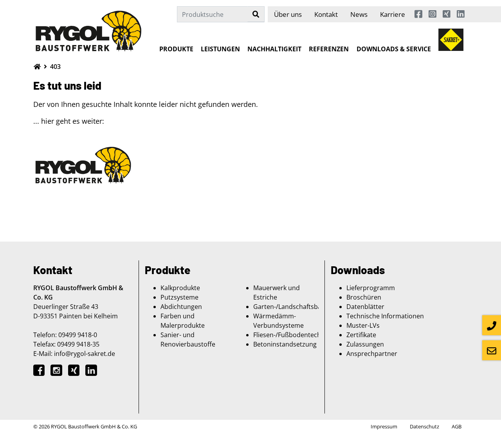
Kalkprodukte (180, 288)
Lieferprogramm (370, 288)
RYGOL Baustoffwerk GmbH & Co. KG (94, 426)
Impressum (384, 426)
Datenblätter (365, 306)
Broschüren (363, 297)
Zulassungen (365, 344)
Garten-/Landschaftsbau (289, 306)
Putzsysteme (179, 297)
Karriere (392, 14)
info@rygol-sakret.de (84, 353)
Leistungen (220, 49)
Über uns (288, 14)
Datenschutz (424, 426)
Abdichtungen (181, 306)
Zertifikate (361, 334)
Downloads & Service (394, 49)
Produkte (176, 49)
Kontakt (326, 14)
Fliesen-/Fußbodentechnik (291, 334)
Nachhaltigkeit (274, 49)
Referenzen (329, 49)
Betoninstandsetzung (285, 344)
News (359, 14)
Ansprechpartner (371, 353)
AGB (456, 426)
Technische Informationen (385, 316)
